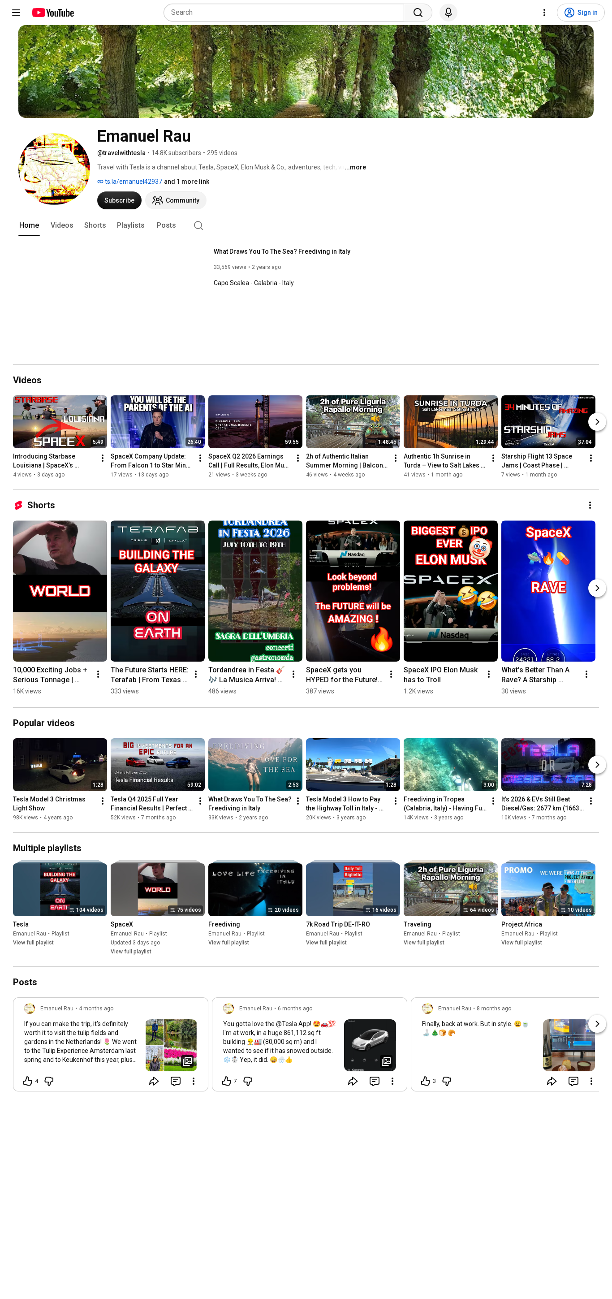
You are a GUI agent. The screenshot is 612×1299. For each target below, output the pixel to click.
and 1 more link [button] (186, 181)
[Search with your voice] (448, 13)
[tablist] (306, 225)
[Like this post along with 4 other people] (28, 1081)
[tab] (29, 225)
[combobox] (286, 12)
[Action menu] (194, 1081)
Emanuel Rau (29, 934)
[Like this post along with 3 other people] (425, 1081)
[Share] (154, 1081)
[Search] (418, 13)
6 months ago (295, 1008)
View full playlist (33, 943)
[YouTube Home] (52, 12)
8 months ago (494, 1008)
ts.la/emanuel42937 (132, 181)
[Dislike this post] (49, 1081)
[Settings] (544, 12)
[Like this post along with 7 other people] (227, 1081)
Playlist (60, 934)
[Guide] (16, 12)
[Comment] (176, 1081)
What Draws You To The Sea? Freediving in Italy (282, 251)
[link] (110, 1047)
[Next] (597, 422)
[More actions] (103, 458)
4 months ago (96, 1008)
